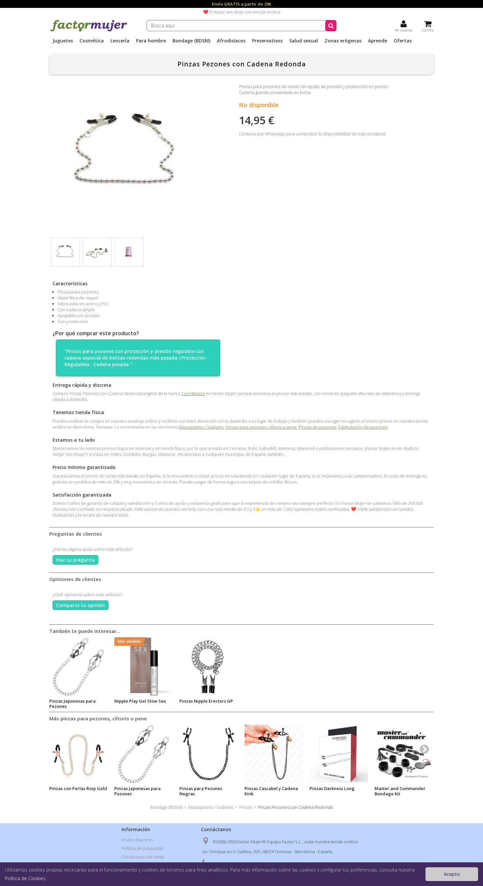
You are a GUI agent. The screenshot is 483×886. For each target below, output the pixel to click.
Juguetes (63, 41)
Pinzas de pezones (317, 427)
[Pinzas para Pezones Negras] (208, 754)
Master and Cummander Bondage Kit (400, 791)
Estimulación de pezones (362, 427)
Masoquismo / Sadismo (201, 427)
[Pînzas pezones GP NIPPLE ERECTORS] (208, 666)
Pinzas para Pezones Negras (200, 791)
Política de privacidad (142, 848)
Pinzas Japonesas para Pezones (72, 703)
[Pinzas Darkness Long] (339, 754)
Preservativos (267, 41)
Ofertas (403, 41)
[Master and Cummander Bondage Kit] (404, 754)
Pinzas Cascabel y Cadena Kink (271, 791)
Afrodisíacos (231, 41)
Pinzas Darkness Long (332, 788)
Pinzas (245, 807)
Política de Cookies (25, 878)
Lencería (119, 41)
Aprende (377, 41)
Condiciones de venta (143, 857)
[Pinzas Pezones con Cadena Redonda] (65, 252)
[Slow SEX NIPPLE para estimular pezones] (143, 666)
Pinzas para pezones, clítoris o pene (261, 427)
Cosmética (92, 41)
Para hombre (151, 41)
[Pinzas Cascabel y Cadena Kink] (273, 754)
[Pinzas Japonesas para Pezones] (78, 666)
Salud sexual (303, 41)
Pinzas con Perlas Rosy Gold (78, 788)
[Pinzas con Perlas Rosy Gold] (78, 754)
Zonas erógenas (343, 41)
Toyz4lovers (193, 393)
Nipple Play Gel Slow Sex (140, 701)
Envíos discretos (137, 840)
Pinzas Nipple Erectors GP (206, 701)
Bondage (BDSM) (191, 41)
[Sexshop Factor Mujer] (88, 31)
